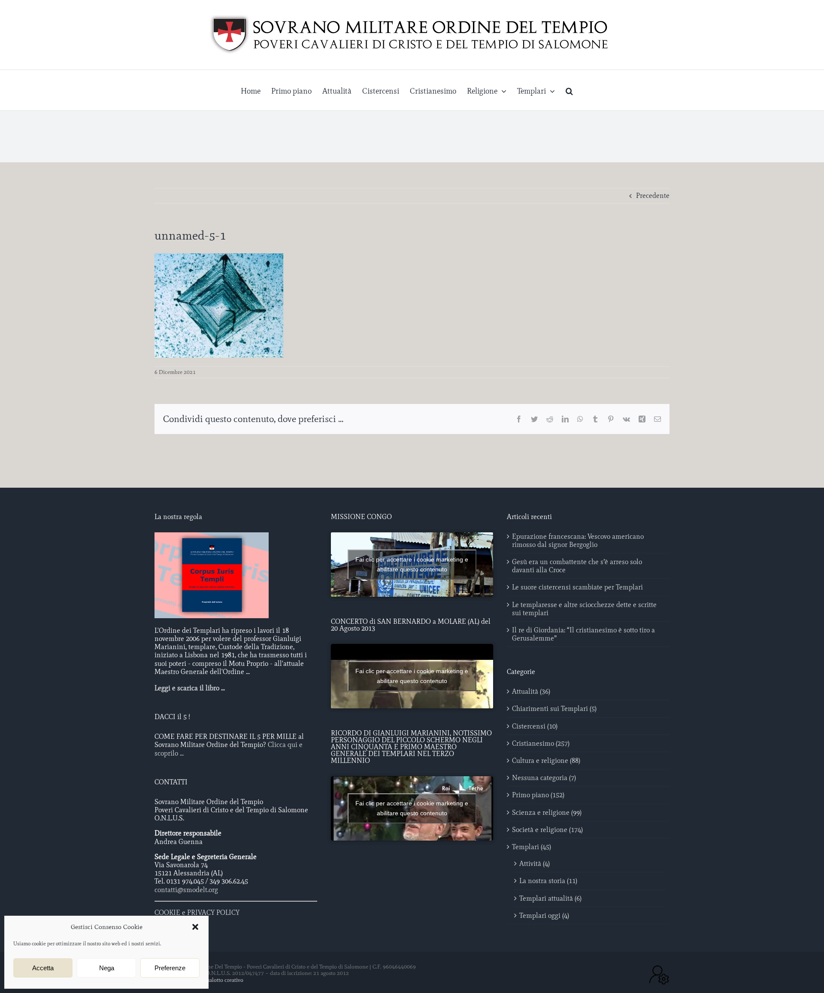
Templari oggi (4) (544, 915)
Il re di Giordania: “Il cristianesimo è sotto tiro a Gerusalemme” (583, 634)
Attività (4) (534, 863)
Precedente (653, 195)
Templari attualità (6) (550, 898)
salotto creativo (225, 980)
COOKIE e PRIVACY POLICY (196, 912)
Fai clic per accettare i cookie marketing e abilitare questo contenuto (411, 564)
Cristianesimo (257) (541, 743)
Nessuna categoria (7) (544, 778)
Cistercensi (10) (534, 726)
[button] (195, 927)
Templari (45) (531, 847)
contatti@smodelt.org (186, 890)
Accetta (43, 968)
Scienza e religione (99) (547, 812)
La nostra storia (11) (548, 881)
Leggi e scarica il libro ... (189, 688)
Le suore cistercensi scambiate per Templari (577, 587)
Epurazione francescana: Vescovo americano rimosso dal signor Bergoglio (578, 540)
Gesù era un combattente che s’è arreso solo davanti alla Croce (577, 566)
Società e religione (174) (547, 830)
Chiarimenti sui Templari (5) (554, 709)
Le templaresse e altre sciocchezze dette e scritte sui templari (584, 609)
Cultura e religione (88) (546, 760)
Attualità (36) (531, 691)
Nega (106, 968)
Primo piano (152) (538, 795)
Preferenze (169, 968)
